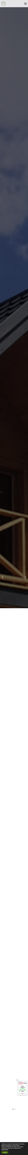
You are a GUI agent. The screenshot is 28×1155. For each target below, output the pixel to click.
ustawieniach (4, 1149)
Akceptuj (5, 1152)
